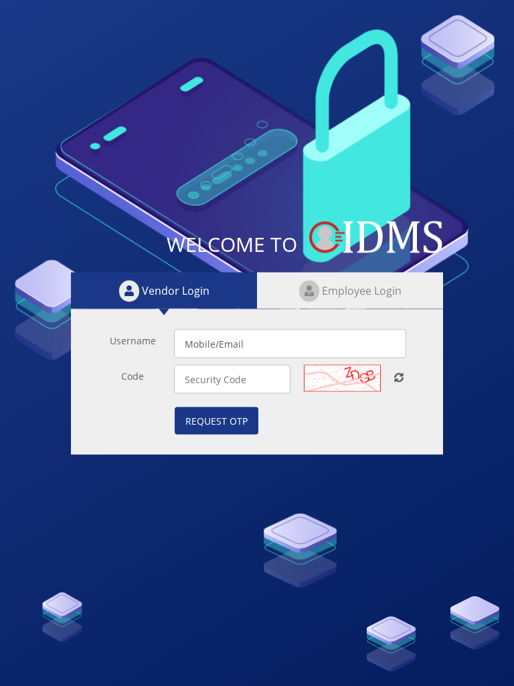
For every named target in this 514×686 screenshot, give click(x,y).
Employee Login (360, 290)
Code (132, 376)
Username (133, 340)
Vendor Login (174, 290)
